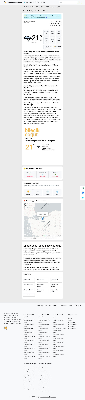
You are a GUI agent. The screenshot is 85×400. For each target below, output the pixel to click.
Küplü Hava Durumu (28, 284)
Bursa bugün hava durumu (30, 373)
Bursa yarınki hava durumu (45, 375)
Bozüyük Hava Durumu (27, 280)
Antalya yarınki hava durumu (45, 377)
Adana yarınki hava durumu (45, 381)
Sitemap (70, 320)
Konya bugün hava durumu (30, 377)
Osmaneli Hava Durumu (40, 285)
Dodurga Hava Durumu (40, 280)
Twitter (71, 305)
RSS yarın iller (71, 326)
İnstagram (78, 305)
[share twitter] (82, 197)
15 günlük (56, 7)
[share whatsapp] (82, 188)
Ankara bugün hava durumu (30, 369)
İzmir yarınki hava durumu (44, 373)
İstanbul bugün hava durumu (30, 367)
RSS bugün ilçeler (72, 324)
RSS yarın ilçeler (72, 328)
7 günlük (39, 7)
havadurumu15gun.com (48, 397)
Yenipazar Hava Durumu (54, 290)
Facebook (64, 305)
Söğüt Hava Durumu (28, 289)
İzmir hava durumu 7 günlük (59, 328)
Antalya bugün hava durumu (30, 375)
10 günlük (47, 7)
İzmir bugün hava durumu (29, 371)
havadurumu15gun (14, 2)
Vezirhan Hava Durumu (40, 290)
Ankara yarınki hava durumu (45, 371)
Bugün (26, 7)
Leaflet (45, 236)
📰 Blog (43, 2)
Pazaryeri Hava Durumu (54, 285)
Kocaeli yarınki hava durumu (45, 391)
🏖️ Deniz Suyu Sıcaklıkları (31, 2)
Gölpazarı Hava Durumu (54, 280)
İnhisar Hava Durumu (28, 295)
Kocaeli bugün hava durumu (30, 389)
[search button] (79, 2)
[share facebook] (82, 192)
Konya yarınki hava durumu (45, 379)
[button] (43, 218)
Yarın (32, 7)
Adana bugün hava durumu (30, 379)
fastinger (70, 318)
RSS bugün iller (72, 322)
